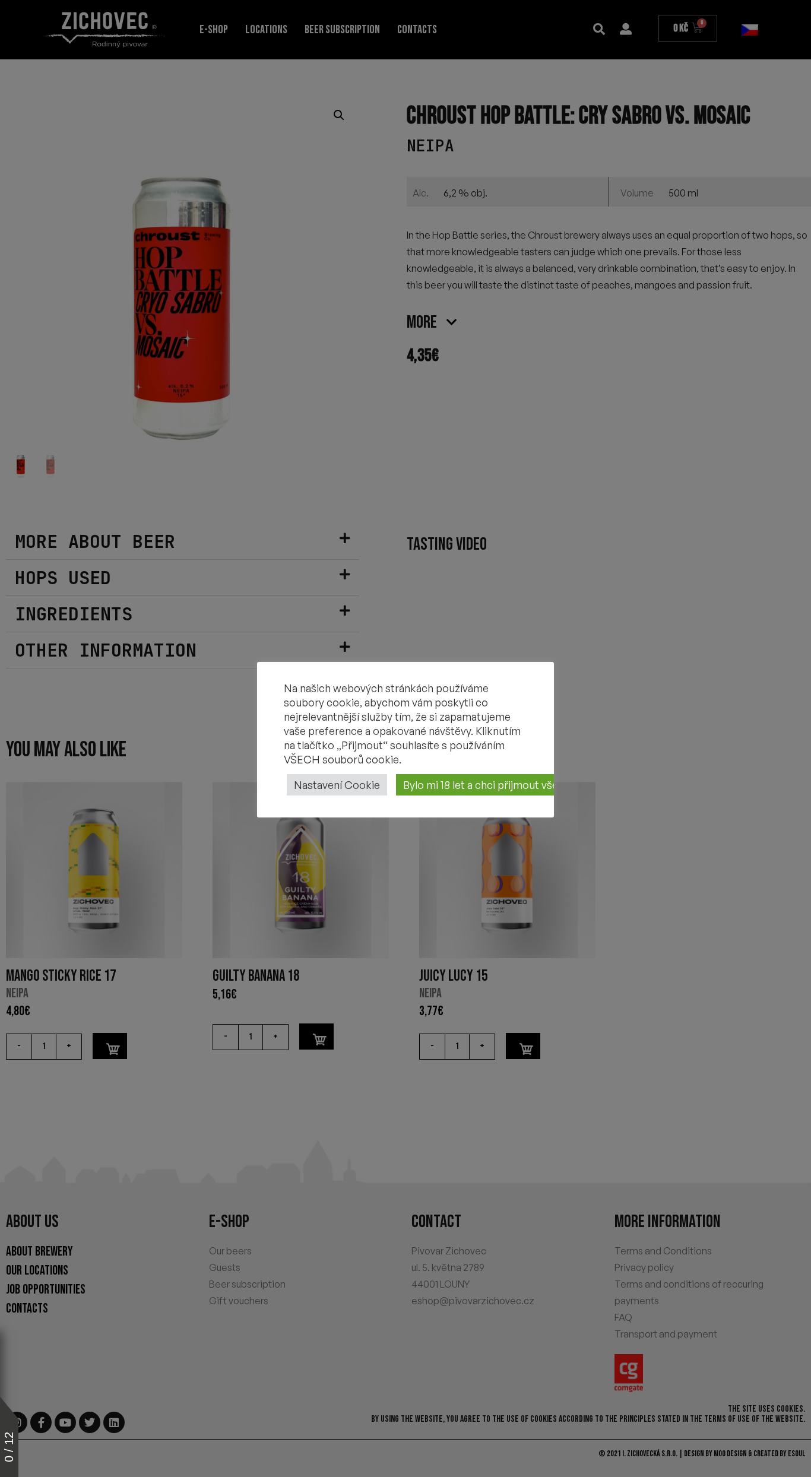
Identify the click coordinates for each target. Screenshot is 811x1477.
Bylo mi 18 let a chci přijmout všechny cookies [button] (512, 784)
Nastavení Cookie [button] (337, 784)
